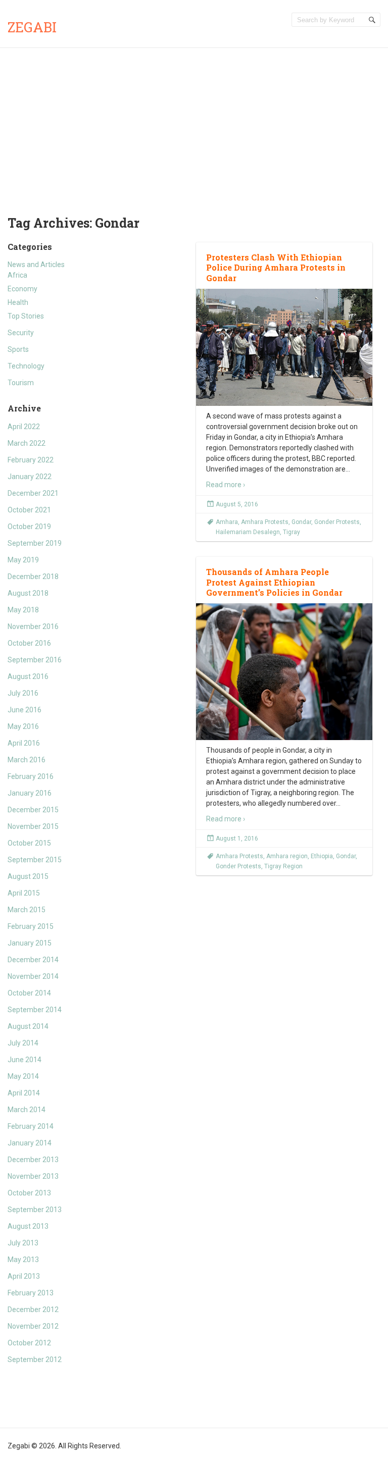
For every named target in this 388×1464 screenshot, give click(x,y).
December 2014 (33, 960)
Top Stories (26, 316)
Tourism (21, 383)
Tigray (291, 532)
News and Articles (36, 264)
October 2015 (29, 843)
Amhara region (287, 856)
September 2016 (35, 660)
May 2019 (23, 560)
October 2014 (29, 993)
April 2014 (24, 1093)
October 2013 (29, 1193)
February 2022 (31, 460)
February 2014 (31, 1126)
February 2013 (31, 1293)
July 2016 (23, 693)
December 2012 (33, 1309)
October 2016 (29, 643)
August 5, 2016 (237, 504)
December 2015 (33, 810)
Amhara (227, 522)
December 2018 (33, 576)
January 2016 (30, 793)
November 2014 (33, 976)
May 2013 (23, 1260)
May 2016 (23, 726)
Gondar (301, 522)
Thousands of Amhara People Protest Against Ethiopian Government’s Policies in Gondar (274, 582)
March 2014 (26, 1110)
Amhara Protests (264, 522)
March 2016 (26, 760)
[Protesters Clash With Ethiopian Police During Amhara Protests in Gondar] (284, 347)
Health (18, 302)
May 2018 (23, 610)
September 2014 (35, 1010)
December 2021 (33, 493)
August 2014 (28, 1026)
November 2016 (33, 626)
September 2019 (35, 543)
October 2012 (29, 1343)
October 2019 (29, 526)
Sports (18, 349)
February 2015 (31, 926)
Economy (22, 289)
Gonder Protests (337, 522)
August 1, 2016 (237, 838)
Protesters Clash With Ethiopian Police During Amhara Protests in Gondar (276, 268)
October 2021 (29, 510)
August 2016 (28, 676)
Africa (17, 275)
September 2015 (35, 860)
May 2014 (23, 1076)
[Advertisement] (194, 123)
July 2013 (23, 1243)
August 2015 (28, 876)
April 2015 (24, 893)
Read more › (225, 485)
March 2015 (26, 910)
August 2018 (28, 593)
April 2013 (24, 1276)
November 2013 (33, 1176)
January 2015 (30, 943)
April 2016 (24, 743)
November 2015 (33, 826)
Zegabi (32, 27)
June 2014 (24, 1060)
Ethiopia (322, 856)
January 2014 (30, 1143)
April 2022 (24, 427)
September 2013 (35, 1210)
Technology (26, 366)
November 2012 (33, 1326)
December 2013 (33, 1160)
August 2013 (28, 1226)
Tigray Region (283, 866)
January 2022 (30, 477)
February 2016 (31, 776)
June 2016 (24, 710)
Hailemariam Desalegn (248, 532)
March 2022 (26, 443)
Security (21, 333)
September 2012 (35, 1359)
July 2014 (23, 1043)
